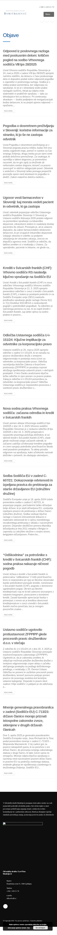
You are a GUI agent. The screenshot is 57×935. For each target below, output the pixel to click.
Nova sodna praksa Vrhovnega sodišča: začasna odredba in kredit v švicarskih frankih (28, 413)
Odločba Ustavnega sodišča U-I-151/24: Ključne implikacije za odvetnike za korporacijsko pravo (27, 339)
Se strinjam (40, 927)
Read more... (9, 111)
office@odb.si (11, 898)
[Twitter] (47, 20)
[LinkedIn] (52, 20)
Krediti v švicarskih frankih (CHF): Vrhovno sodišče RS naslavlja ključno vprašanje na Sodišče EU (27, 272)
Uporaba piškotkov (36, 921)
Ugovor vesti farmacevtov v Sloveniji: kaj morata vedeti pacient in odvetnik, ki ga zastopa (28, 202)
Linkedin (5, 906)
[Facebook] (42, 20)
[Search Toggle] (39, 14)
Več (28, 928)
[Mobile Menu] (49, 14)
